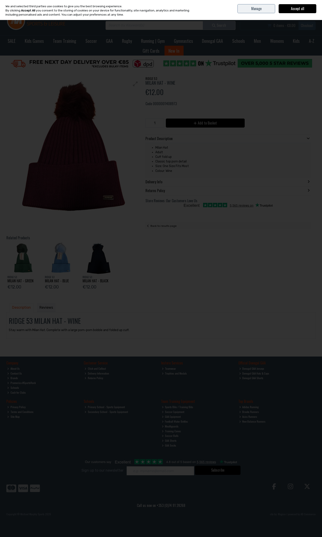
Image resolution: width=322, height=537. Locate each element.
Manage (256, 8)
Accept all (297, 8)
